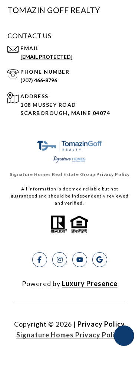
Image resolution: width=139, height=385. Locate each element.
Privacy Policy (101, 324)
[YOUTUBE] (79, 259)
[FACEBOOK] (39, 259)
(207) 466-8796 (38, 80)
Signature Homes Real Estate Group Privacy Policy (70, 174)
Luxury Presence (90, 283)
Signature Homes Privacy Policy (69, 335)
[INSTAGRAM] (59, 259)
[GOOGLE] (99, 259)
